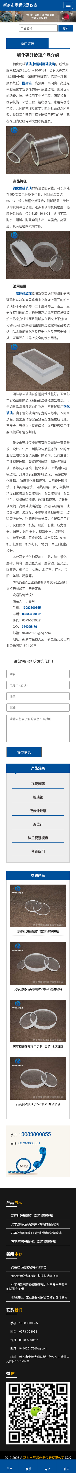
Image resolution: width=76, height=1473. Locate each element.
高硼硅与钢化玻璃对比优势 (28, 1267)
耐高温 (27, 83)
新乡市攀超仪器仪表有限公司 (43, 1457)
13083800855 (31, 607)
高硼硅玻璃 (22, 293)
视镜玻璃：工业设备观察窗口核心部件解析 (38, 1297)
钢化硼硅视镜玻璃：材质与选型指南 (34, 1276)
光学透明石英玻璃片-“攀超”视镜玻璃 (34, 1224)
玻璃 (28, 64)
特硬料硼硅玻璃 (44, 64)
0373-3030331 (32, 613)
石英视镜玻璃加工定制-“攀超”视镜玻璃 (36, 1233)
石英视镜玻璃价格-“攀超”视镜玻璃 (33, 1241)
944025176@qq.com (33, 1348)
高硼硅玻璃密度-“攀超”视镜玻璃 (31, 1215)
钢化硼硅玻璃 (22, 188)
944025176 (29, 626)
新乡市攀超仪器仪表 (20, 5)
